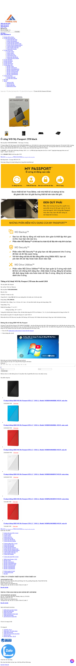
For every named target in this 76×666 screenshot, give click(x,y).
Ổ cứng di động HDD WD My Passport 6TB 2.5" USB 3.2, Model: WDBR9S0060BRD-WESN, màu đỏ (35, 450)
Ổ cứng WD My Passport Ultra (14, 43)
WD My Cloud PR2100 (12, 73)
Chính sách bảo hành (8, 615)
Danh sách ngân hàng (9, 611)
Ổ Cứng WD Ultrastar (12, 78)
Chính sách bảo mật (8, 632)
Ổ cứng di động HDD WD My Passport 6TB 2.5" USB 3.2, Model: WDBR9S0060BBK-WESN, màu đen (35, 400)
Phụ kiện (6, 573)
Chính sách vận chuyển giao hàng (11, 633)
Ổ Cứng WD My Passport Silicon (14, 45)
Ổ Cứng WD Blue (8, 59)
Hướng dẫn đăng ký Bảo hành (11, 614)
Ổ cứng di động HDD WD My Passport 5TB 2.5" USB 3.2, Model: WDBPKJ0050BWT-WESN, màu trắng (36, 499)
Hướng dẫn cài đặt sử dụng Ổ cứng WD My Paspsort (21, 330)
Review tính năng (11, 85)
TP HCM (6, 664)
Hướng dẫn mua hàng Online (10, 610)
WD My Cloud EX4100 (12, 71)
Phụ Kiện (6, 79)
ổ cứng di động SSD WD (12, 47)
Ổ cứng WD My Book (12, 39)
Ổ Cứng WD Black (8, 61)
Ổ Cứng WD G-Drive (9, 37)
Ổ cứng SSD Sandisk (12, 49)
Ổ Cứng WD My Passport (13, 42)
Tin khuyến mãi (10, 83)
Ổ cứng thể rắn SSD (11, 55)
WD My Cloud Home (12, 67)
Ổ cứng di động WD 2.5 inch (10, 543)
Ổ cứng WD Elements (12, 41)
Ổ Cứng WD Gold (11, 77)
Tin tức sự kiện (10, 82)
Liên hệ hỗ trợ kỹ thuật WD (10, 616)
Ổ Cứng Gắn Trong (8, 50)
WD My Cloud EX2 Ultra (13, 70)
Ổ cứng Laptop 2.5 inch (9, 571)
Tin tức (5, 81)
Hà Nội (2, 664)
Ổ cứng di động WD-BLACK (14, 46)
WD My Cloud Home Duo (13, 69)
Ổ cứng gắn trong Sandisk (13, 58)
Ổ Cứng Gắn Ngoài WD (9, 38)
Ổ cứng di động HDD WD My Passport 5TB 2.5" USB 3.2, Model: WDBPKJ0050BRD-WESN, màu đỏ (35, 523)
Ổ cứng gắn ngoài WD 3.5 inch (11, 556)
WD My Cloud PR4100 (12, 74)
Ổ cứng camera (10, 53)
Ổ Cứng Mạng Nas (8, 65)
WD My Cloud (10, 66)
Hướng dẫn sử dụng (11, 86)
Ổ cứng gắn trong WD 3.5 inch (11, 533)
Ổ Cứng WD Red (8, 62)
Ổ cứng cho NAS (11, 54)
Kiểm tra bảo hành (8, 612)
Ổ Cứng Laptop (10, 51)
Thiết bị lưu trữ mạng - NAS (10, 559)
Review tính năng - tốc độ (10, 636)
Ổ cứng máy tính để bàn (12, 57)
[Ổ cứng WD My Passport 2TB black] (19, 129)
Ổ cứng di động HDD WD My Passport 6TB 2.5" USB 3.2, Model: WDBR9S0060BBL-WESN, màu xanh (36, 425)
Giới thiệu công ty (8, 629)
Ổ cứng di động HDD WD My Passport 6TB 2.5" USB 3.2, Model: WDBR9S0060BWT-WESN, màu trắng (36, 474)
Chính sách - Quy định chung (10, 631)
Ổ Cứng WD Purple (8, 63)
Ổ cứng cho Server (8, 75)
